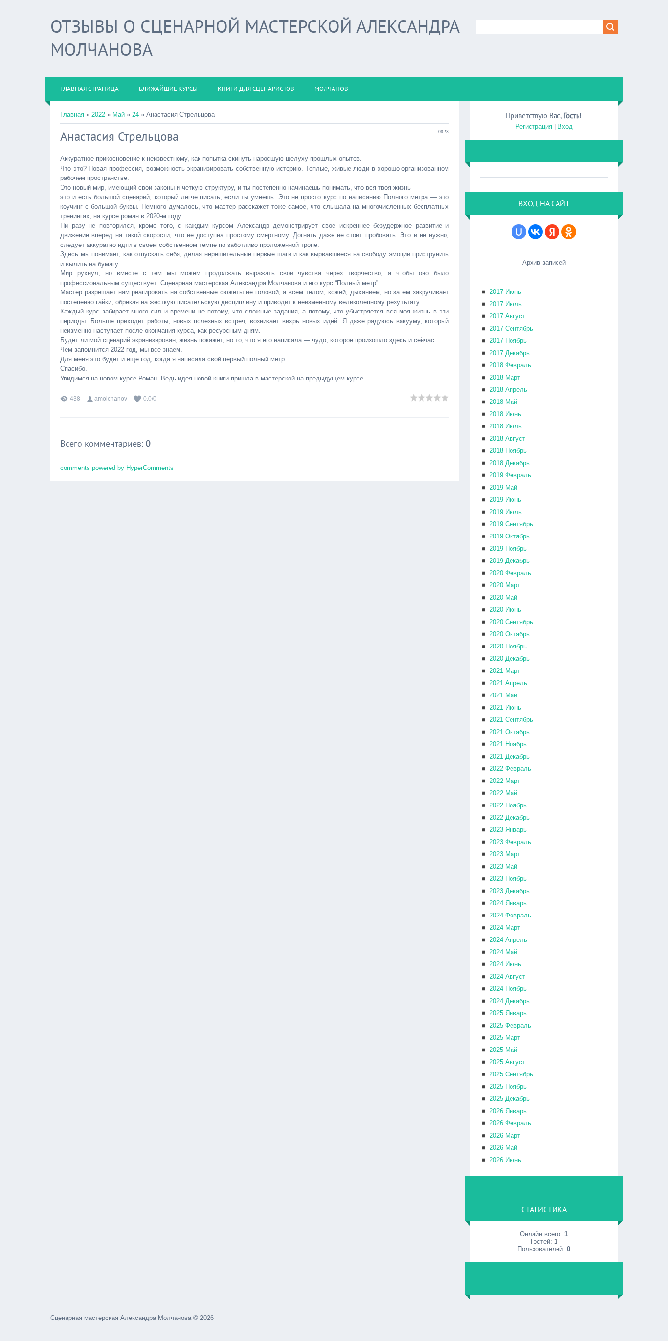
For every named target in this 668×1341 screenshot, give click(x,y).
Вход (565, 126)
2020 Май (503, 597)
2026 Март (505, 1135)
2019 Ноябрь (508, 548)
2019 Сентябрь (511, 524)
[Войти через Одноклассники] (568, 231)
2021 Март (505, 670)
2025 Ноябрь (508, 1086)
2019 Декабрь (510, 560)
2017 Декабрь (510, 353)
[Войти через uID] (519, 231)
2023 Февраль (510, 842)
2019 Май (503, 487)
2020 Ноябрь (508, 646)
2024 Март (505, 927)
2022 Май (503, 793)
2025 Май (503, 1049)
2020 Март (505, 585)
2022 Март (505, 780)
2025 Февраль (510, 1025)
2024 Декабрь (510, 1001)
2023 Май (503, 866)
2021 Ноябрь (508, 744)
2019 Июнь (505, 499)
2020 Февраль (510, 573)
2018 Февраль (510, 365)
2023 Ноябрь (508, 878)
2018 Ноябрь (508, 450)
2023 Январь (508, 829)
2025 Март (505, 1037)
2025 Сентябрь (511, 1074)
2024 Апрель (508, 939)
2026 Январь (508, 1111)
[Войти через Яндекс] (552, 231)
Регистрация (533, 126)
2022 (98, 114)
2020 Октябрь (510, 634)
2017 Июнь (505, 291)
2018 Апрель (508, 389)
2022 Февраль (510, 768)
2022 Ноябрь (508, 805)
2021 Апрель (508, 683)
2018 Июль (506, 426)
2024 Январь (508, 903)
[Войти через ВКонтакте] (535, 231)
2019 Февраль (510, 475)
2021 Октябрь (510, 732)
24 (135, 114)
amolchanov (110, 398)
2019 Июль (506, 511)
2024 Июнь (505, 964)
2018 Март (505, 377)
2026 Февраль (510, 1123)
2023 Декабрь (510, 890)
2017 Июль (506, 304)
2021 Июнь (505, 707)
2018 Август (507, 438)
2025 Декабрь (510, 1098)
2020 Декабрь (510, 658)
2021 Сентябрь (511, 719)
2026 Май (503, 1147)
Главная (72, 114)
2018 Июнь (505, 414)
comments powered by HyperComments (117, 467)
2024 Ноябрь (508, 988)
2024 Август (507, 976)
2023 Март (505, 854)
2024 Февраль (510, 915)
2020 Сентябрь (511, 622)
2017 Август (507, 316)
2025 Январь (508, 1013)
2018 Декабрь (510, 463)
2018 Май (503, 401)
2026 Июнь (505, 1159)
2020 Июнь (505, 609)
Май (118, 114)
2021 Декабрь (510, 756)
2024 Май (503, 952)
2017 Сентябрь (511, 328)
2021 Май (503, 695)
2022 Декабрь (510, 817)
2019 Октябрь (510, 536)
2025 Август (507, 1062)
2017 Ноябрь (508, 340)
